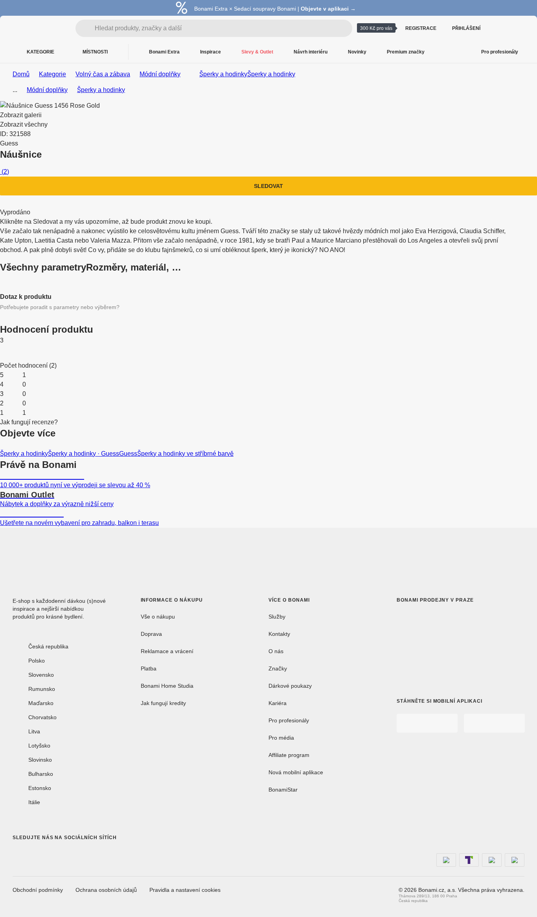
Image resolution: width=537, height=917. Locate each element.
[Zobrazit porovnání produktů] (499, 28)
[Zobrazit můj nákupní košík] (518, 28)
